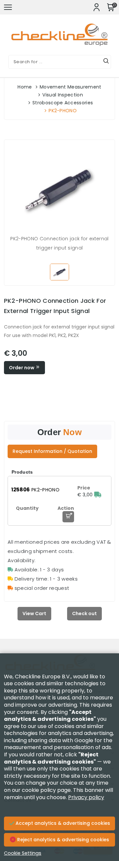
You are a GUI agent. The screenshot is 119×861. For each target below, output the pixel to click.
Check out (84, 613)
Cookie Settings (22, 853)
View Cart (34, 613)
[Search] (106, 62)
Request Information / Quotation (52, 451)
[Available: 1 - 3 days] (97, 494)
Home (25, 87)
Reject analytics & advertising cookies (62, 839)
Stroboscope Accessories (62, 102)
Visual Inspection (62, 94)
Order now (22, 367)
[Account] (96, 7)
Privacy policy (86, 797)
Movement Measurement (70, 87)
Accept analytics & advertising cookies (62, 823)
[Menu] (8, 7)
